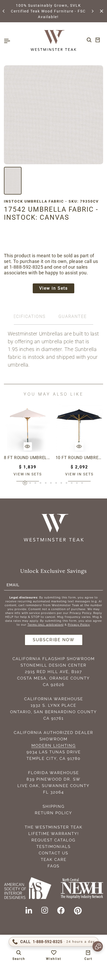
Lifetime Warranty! (53, 833)
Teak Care (53, 859)
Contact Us (53, 853)
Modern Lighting (53, 745)
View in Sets (53, 288)
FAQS (53, 866)
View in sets (28, 474)
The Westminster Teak (54, 827)
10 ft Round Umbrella (79, 457)
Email (12, 584)
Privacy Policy (79, 624)
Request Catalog (53, 840)
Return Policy (53, 813)
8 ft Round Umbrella (28, 457)
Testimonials (53, 846)
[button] (4, 11)
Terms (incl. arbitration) (46, 624)
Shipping (54, 806)
